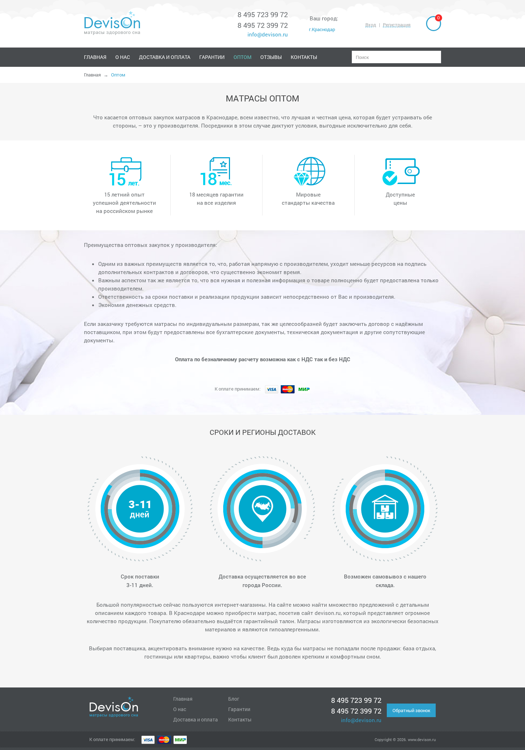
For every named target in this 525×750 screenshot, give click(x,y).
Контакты (304, 57)
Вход (370, 24)
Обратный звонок (411, 710)
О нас (122, 57)
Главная (95, 57)
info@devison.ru (267, 34)
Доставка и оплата (164, 57)
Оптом (242, 57)
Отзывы (271, 57)
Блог (233, 698)
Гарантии (212, 57)
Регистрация (396, 24)
